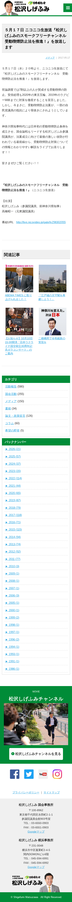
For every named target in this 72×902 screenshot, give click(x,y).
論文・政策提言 (15, 415)
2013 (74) (13, 544)
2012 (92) (13, 551)
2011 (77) (12, 559)
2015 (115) (13, 529)
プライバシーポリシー (25, 792)
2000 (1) (12, 610)
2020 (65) (13, 493)
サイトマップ (52, 792)
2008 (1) (12, 580)
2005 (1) (12, 602)
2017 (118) (13, 515)
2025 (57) (13, 456)
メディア (50, 57)
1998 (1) (12, 624)
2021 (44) (13, 485)
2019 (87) (13, 500)
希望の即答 (12, 430)
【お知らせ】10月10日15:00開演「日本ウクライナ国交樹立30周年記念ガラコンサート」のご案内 (19, 346)
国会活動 (11, 394)
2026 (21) (13, 449)
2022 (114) (13, 478)
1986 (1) (12, 668)
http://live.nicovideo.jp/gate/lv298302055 (41, 222)
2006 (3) (12, 595)
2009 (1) (12, 573)
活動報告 (11, 386)
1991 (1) (12, 661)
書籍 (8, 408)
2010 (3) (12, 566)
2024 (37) (13, 463)
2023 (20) (13, 471)
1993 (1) (12, 654)
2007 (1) (12, 588)
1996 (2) (12, 639)
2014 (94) (13, 537)
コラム (9, 423)
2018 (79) (13, 507)
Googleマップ (36, 831)
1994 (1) (12, 646)
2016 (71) (13, 522)
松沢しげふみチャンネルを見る (38, 754)
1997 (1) (12, 632)
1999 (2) (12, 617)
